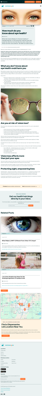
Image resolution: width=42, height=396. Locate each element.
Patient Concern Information (5, 389)
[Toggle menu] (40, 6)
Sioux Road (13, 359)
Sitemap (2, 391)
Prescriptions (29, 1)
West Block (13, 361)
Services (2, 352)
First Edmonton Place (4, 363)
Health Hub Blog (6, 47)
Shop (38, 1)
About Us (2, 353)
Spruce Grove (14, 363)
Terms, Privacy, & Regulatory (5, 388)
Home (2, 47)
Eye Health (7, 26)
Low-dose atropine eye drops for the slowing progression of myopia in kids (13, 277)
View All (4, 290)
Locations (5, 335)
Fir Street (2, 361)
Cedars (2, 359)
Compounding (3, 350)
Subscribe (30, 205)
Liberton (2, 364)
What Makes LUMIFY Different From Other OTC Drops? (19, 240)
